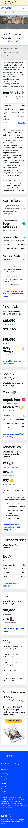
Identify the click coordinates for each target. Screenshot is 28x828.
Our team (4, 789)
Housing (13, 56)
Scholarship (4, 776)
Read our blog (5, 769)
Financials (14, 49)
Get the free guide (13, 721)
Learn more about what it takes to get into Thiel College (13, 293)
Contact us (4, 791)
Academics (5, 56)
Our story (3, 786)
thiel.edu (21, 123)
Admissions (5, 49)
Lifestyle (16, 52)
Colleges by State (6, 779)
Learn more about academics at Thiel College (11, 527)
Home (2, 12)
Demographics (6, 52)
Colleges (7, 12)
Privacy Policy (11, 822)
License (25, 30)
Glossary (3, 767)
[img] (6, 9)
